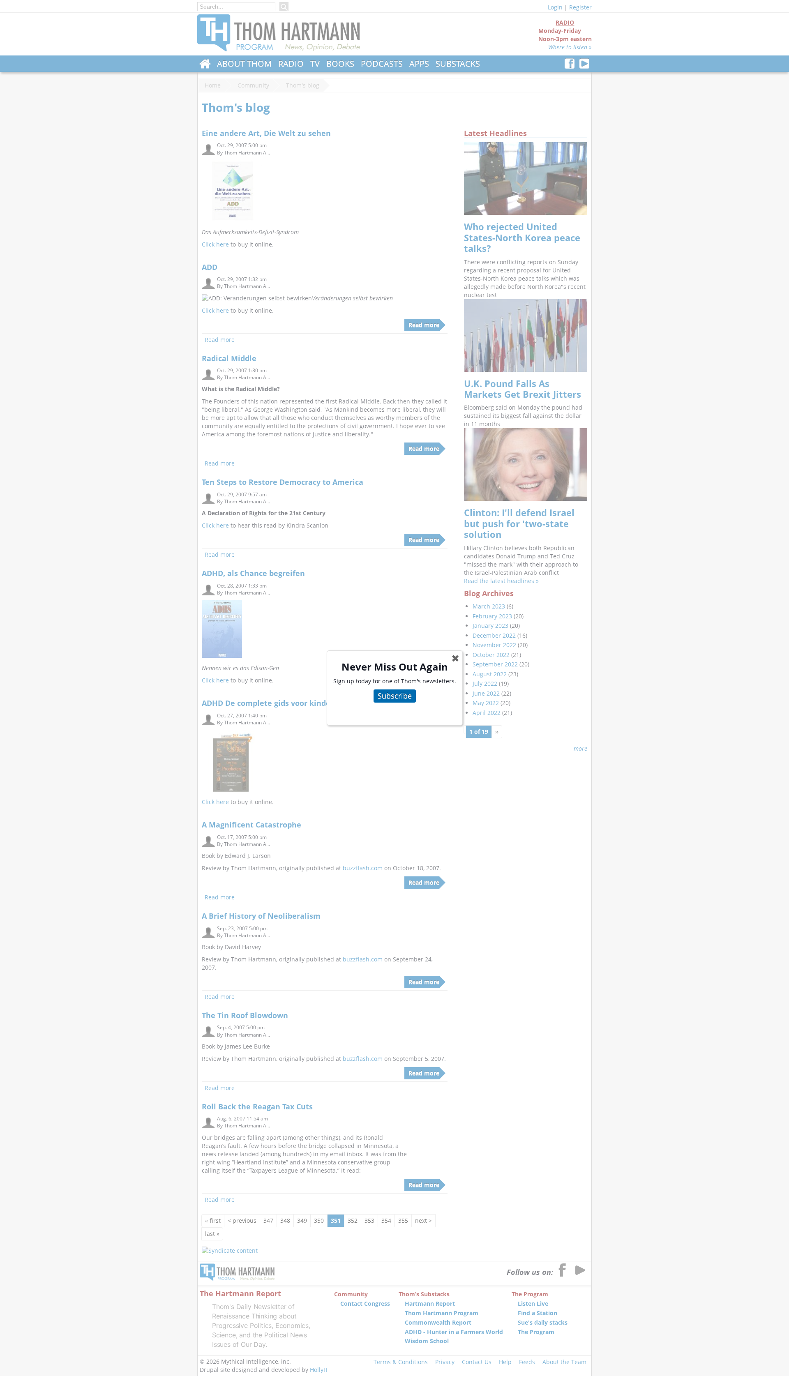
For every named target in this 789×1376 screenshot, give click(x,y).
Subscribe (395, 696)
